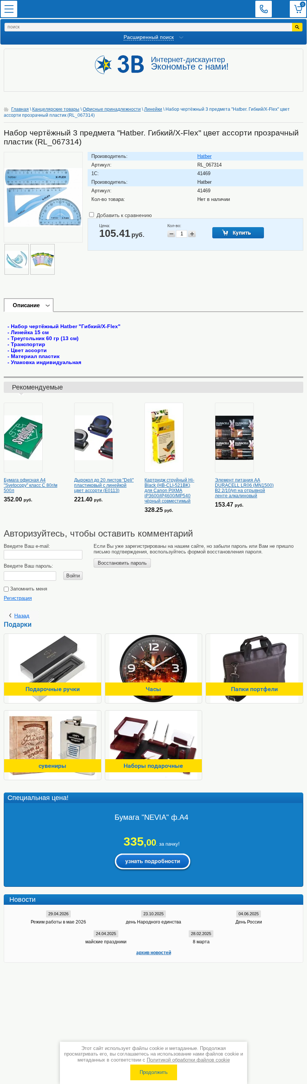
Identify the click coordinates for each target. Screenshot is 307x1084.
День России (248, 922)
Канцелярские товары (55, 109)
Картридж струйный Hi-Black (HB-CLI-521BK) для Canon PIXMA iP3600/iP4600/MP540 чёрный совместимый (169, 490)
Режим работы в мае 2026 (58, 922)
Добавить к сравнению (123, 215)
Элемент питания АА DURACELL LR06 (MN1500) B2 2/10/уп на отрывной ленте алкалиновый (244, 487)
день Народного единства (153, 922)
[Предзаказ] (238, 232)
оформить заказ (298, 9)
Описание (26, 305)
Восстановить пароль (122, 563)
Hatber (204, 156)
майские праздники (106, 941)
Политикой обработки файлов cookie (188, 1060)
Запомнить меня (28, 589)
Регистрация (18, 598)
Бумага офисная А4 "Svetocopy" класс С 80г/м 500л (30, 485)
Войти (73, 575)
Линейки (153, 109)
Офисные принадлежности (112, 109)
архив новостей (153, 952)
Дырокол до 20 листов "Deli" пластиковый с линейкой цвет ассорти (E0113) (104, 485)
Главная (20, 109)
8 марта (201, 941)
